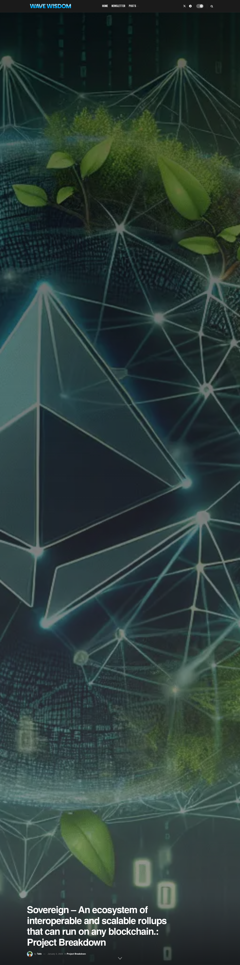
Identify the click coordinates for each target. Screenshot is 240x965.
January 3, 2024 (55, 953)
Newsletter (118, 6)
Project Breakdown (76, 953)
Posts (132, 6)
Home (105, 6)
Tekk (39, 953)
